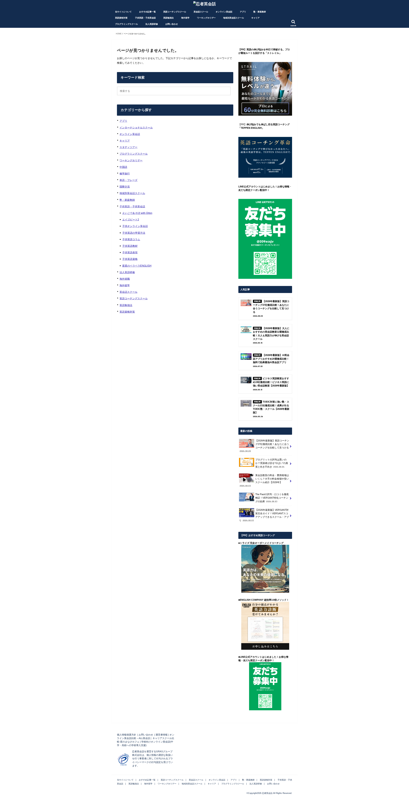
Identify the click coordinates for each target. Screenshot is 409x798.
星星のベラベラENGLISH (136, 265)
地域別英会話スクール (233, 18)
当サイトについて (123, 12)
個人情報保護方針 (126, 734)
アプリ (243, 12)
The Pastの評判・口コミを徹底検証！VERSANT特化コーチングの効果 (272, 498)
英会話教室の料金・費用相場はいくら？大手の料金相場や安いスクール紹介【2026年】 (264, 480)
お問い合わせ (171, 24)
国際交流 (125, 186)
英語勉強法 (168, 18)
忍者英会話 (267, 793)
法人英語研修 (151, 24)
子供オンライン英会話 (135, 226)
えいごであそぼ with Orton (137, 213)
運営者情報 (162, 734)
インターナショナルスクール (136, 127)
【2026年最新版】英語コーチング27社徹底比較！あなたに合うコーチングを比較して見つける (264, 446)
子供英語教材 (130, 245)
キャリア (255, 18)
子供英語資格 (130, 259)
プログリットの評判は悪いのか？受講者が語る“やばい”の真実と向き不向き (271, 463)
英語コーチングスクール (174, 12)
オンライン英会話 (224, 12)
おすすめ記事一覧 (147, 12)
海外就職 (125, 278)
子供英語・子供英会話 (145, 18)
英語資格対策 (121, 18)
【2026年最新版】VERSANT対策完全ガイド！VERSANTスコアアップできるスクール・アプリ (264, 515)
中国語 (123, 167)
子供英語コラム (131, 239)
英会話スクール (201, 12)
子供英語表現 (130, 252)
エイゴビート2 (130, 219)
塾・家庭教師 (259, 12)
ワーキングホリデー (206, 18)
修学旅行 (125, 173)
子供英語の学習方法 (133, 232)
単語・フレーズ (128, 180)
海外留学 (185, 18)
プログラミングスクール (126, 24)
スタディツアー (128, 147)
